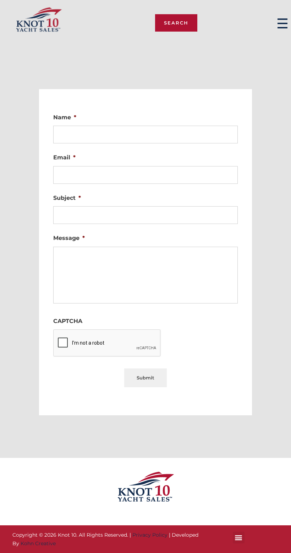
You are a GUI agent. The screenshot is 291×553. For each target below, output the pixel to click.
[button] (239, 537)
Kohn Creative (38, 543)
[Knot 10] (39, 22)
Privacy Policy (150, 535)
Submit (145, 377)
